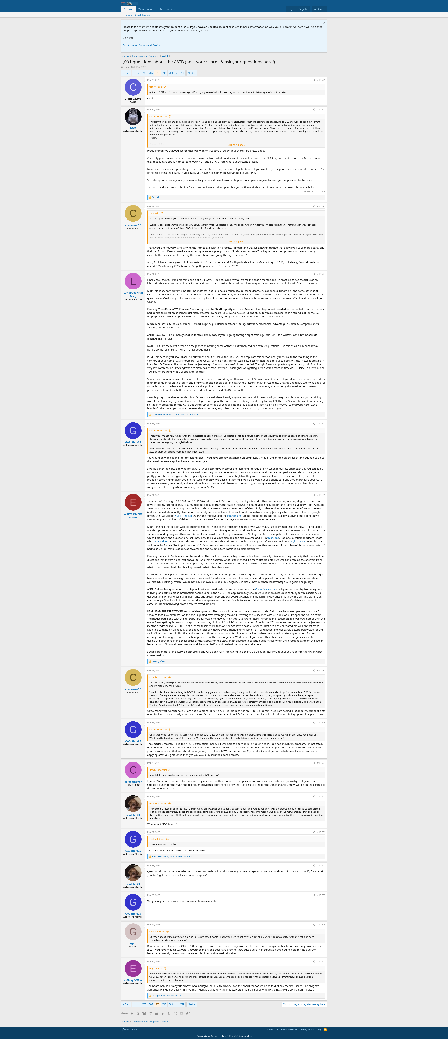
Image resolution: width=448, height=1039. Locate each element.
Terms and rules (289, 1029)
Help (319, 1029)
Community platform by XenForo (224, 1036)
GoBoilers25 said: (158, 677)
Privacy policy (307, 1029)
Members (166, 9)
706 (151, 73)
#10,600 (321, 796)
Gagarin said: (156, 968)
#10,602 (321, 865)
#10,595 (321, 423)
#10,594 (321, 274)
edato (127, 67)
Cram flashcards (265, 589)
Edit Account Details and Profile (141, 45)
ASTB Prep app (184, 515)
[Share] (314, 80)
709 (171, 73)
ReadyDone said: (158, 769)
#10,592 (321, 109)
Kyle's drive (298, 541)
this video (273, 537)
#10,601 (321, 832)
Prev (127, 73)
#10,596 (321, 495)
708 (164, 73)
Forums (128, 9)
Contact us (272, 1029)
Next (190, 73)
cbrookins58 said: (158, 116)
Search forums (142, 14)
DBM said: (154, 213)
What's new (145, 9)
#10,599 (321, 762)
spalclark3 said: (157, 839)
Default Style (130, 1029)
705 (144, 73)
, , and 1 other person (175, 414)
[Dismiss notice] (323, 23)
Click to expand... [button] (236, 144)
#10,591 (321, 80)
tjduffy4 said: (156, 86)
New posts (126, 14)
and (172, 856)
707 (157, 73)
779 (182, 73)
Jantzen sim (234, 515)
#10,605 (321, 961)
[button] (155, 9)
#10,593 (321, 206)
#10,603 (321, 895)
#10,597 (321, 670)
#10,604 (321, 924)
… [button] (138, 73)
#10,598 (321, 722)
